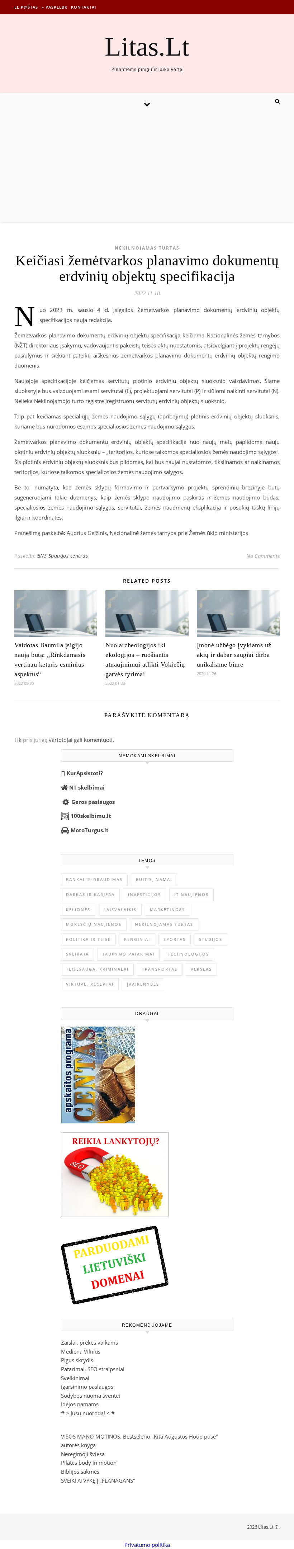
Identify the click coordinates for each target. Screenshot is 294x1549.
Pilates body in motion (89, 1462)
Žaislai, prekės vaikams (89, 1342)
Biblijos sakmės (80, 1471)
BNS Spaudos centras (62, 555)
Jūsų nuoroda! (88, 1413)
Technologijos (188, 954)
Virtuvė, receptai (90, 984)
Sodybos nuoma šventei (90, 1395)
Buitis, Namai (154, 879)
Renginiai (137, 939)
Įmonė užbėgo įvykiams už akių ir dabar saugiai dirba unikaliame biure (234, 654)
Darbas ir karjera (90, 894)
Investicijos (144, 894)
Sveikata (77, 954)
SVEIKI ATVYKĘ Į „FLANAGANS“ (98, 1480)
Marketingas (167, 909)
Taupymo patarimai (128, 954)
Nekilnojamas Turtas (147, 248)
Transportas (159, 969)
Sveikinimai (75, 1378)
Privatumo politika (147, 1544)
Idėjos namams (80, 1404)
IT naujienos (191, 894)
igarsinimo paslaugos (87, 1386)
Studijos (210, 939)
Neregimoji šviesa (83, 1454)
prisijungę (35, 739)
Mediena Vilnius (80, 1351)
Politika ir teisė (88, 939)
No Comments (263, 555)
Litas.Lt (147, 46)
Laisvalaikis (120, 909)
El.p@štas (26, 7)
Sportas (174, 939)
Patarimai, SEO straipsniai (92, 1369)
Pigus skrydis (77, 1360)
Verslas (201, 969)
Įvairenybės (143, 984)
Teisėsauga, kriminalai (97, 969)
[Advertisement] (147, 168)
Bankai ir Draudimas (94, 879)
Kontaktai (83, 7)
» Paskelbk (54, 7)
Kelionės (78, 909)
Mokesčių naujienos (94, 924)
